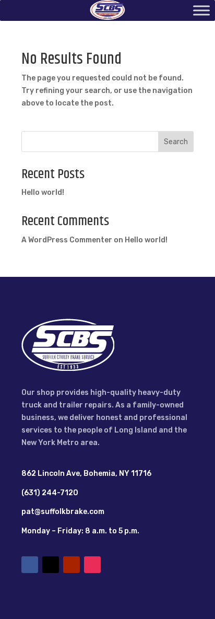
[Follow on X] (50, 564)
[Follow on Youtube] (71, 564)
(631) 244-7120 (49, 492)
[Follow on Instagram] (92, 564)
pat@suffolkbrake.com (62, 511)
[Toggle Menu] (201, 10)
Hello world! (42, 192)
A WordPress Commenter (66, 240)
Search (176, 141)
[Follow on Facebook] (29, 564)
